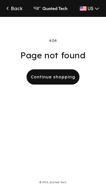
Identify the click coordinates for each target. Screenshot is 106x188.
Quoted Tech (58, 182)
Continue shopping (53, 76)
